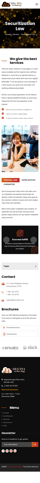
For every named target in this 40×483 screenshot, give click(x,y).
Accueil (8, 34)
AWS (5, 426)
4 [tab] (20, 174)
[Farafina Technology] (12, 4)
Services (16, 34)
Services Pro (7, 422)
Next (33, 240)
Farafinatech (8, 416)
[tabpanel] (20, 148)
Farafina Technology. (15, 467)
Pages (6, 266)
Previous (6, 240)
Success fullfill (20, 239)
